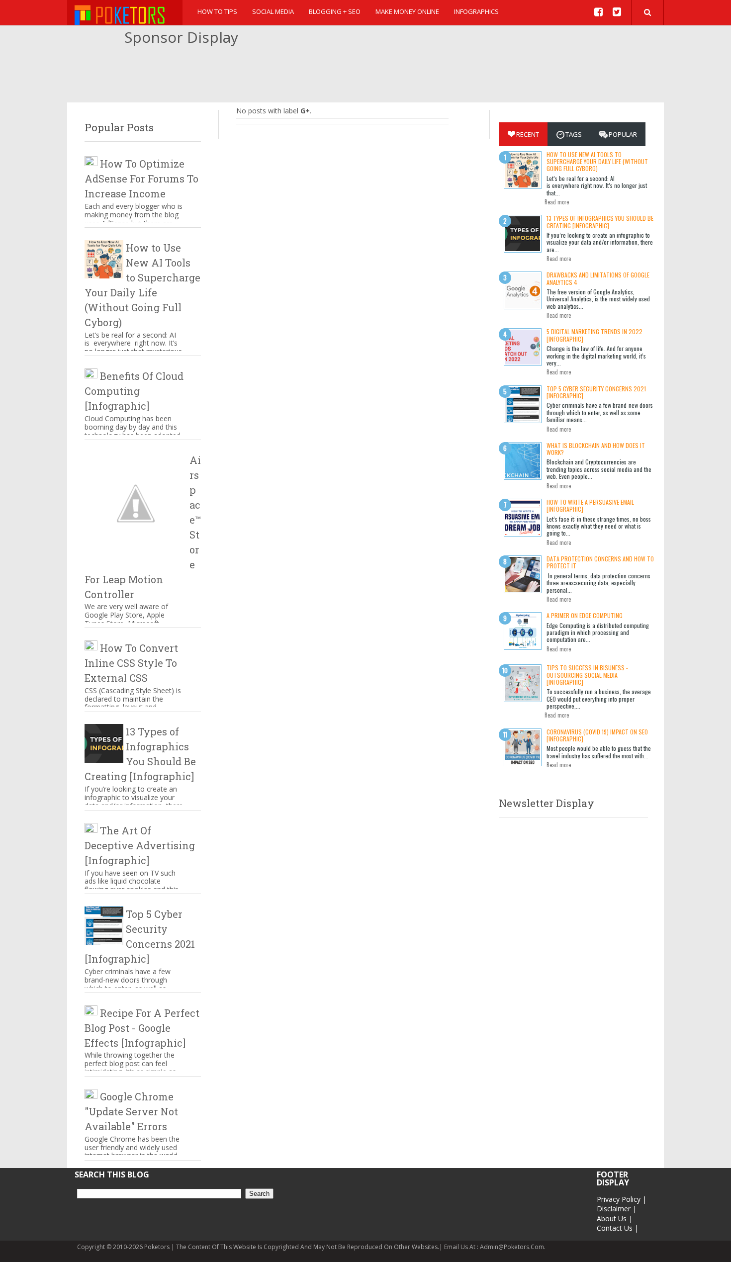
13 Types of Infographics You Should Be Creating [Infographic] (600, 221)
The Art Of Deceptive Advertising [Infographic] (140, 845)
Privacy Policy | (621, 1199)
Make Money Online (407, 11)
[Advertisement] (365, 75)
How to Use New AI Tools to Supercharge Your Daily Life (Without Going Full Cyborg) (597, 161)
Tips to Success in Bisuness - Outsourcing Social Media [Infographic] (587, 674)
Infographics (476, 11)
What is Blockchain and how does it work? (596, 448)
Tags (573, 134)
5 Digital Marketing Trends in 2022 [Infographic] (594, 335)
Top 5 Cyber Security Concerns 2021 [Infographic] (596, 392)
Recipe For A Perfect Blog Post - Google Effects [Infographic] (142, 1027)
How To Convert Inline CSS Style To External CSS (131, 662)
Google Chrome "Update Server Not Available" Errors (131, 1111)
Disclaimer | (617, 1208)
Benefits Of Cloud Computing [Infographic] (134, 390)
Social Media (273, 11)
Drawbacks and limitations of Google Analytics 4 (598, 278)
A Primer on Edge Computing (585, 615)
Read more (557, 202)
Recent (527, 134)
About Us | (615, 1218)
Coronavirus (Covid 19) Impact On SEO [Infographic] (597, 735)
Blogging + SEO (335, 11)
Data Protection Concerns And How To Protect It (600, 562)
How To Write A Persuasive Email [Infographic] (590, 505)
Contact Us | (618, 1228)
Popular (623, 134)
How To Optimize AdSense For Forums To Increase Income (141, 178)
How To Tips (217, 11)
